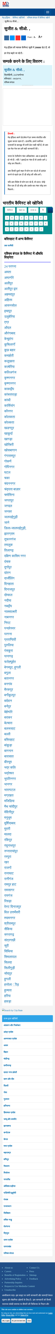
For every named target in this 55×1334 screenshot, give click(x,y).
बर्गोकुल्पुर (10, 695)
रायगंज (8, 895)
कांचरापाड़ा (10, 394)
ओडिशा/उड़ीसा (10, 1186)
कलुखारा (9, 361)
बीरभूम (8, 762)
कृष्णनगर (9, 378)
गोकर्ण (7, 461)
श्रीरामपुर (10, 923)
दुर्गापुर (8, 567)
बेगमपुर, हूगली (12, 667)
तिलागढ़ (9, 550)
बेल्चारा (8, 723)
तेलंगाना (7, 1226)
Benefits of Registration (15, 1275)
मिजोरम (7, 1172)
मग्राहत (9, 795)
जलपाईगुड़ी (10, 517)
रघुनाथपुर (10, 845)
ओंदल (7, 328)
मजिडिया (9, 801)
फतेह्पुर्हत (10, 662)
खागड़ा (8, 439)
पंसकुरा (8, 650)
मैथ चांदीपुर (10, 806)
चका (7, 478)
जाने (6, 522)
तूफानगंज (10, 539)
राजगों (7, 868)
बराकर (8, 717)
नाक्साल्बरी (10, 611)
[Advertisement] (27, 106)
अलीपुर (8, 283)
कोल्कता (9, 422)
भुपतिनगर (10, 779)
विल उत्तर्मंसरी (12, 912)
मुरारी (7, 829)
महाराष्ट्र (7, 1152)
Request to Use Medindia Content (20, 1286)
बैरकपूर (8, 689)
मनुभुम (8, 817)
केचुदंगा (8, 339)
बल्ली (7, 734)
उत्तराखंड (7, 1246)
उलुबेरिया (9, 316)
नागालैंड (7, 1179)
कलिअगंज (10, 372)
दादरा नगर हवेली (10, 1072)
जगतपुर (9, 500)
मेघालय (6, 1166)
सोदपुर (8, 973)
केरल (6, 1139)
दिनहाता (9, 584)
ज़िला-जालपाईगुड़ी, (15, 528)
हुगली (7, 979)
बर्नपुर (7, 706)
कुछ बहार (9, 350)
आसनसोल (10, 305)
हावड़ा (7, 1001)
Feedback (33, 1279)
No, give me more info (18, 1320)
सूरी (6, 946)
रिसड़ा (7, 901)
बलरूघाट (9, 728)
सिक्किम (7, 1213)
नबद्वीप (8, 606)
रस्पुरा (7, 856)
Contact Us (34, 1267)
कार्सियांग (9, 405)
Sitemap (33, 1275)
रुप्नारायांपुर (11, 851)
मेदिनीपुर (9, 812)
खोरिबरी (9, 444)
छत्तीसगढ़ (7, 1065)
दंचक (7, 561)
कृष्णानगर (10, 383)
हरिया (7, 996)
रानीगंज (8, 879)
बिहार (6, 1052)
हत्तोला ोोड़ (11, 984)
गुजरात (6, 1099)
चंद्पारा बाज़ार (12, 489)
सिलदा (8, 962)
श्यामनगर (9, 918)
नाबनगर (9, 617)
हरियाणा (7, 1105)
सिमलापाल (10, 957)
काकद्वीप (9, 389)
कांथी (7, 400)
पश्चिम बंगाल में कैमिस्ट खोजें (38, 17)
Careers (8, 1271)
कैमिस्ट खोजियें (19, 17)
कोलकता (9, 417)
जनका (8, 511)
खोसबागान (10, 450)
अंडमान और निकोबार (12, 1025)
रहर (6, 862)
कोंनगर (8, 411)
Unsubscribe (10, 1290)
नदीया (7, 600)
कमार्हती (9, 355)
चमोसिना (9, 495)
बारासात (9, 756)
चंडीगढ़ (6, 1058)
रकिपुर (8, 840)
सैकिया (8, 929)
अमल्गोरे (9, 278)
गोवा (5, 1092)
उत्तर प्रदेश (8, 1240)
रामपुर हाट (10, 884)
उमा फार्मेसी (8, 245)
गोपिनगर (9, 467)
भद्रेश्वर (9, 773)
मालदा (7, 834)
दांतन (7, 573)
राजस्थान (7, 1206)
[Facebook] (6, 37)
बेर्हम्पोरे (8, 712)
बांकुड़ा (8, 745)
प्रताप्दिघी (10, 639)
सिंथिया (8, 951)
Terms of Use (24, 1315)
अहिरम (8, 300)
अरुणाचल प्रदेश (10, 1038)
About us (9, 1267)
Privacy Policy (10, 1315)
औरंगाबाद (9, 333)
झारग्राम (9, 534)
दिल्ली (6, 1085)
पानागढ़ (8, 656)
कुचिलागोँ (9, 344)
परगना (8, 634)
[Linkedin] (23, 37)
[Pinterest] (18, 37)
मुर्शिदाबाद (9, 823)
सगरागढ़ (9, 934)
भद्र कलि (10, 767)
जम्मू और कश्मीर (10, 1119)
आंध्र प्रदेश (8, 1032)
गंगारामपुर (10, 456)
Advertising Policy (13, 1279)
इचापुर (8, 311)
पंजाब (6, 1199)
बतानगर (9, 678)
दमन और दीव (9, 1079)
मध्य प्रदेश (8, 1146)
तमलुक (8, 545)
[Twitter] (12, 37)
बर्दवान (8, 701)
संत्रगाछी (9, 940)
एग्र (6, 322)
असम (6, 1045)
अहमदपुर (9, 294)
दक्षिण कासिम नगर (15, 556)
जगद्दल (8, 506)
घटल (7, 472)
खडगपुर (9, 428)
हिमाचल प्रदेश (9, 1112)
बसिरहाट (9, 740)
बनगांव (8, 684)
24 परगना (10, 266)
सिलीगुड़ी (9, 968)
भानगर (8, 784)
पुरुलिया (9, 645)
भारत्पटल (9, 790)
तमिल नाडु (8, 1219)
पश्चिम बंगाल (9, 1253)
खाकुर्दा (8, 433)
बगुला (7, 673)
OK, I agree (5, 1320)
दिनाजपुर (9, 589)
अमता (7, 272)
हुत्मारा (8, 990)
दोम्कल (8, 595)
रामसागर (9, 890)
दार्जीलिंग (9, 578)
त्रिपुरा (6, 1233)
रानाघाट (9, 873)
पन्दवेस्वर (9, 628)
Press (31, 1271)
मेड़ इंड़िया (6, 17)
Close (29, 1320)
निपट (7, 623)
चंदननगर (9, 483)
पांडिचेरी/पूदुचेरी (10, 1193)
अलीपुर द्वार (10, 289)
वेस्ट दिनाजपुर (12, 906)
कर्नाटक (7, 1132)
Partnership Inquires (13, 1282)
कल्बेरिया (9, 367)
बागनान (8, 751)
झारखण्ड (7, 1126)
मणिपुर (6, 1159)
